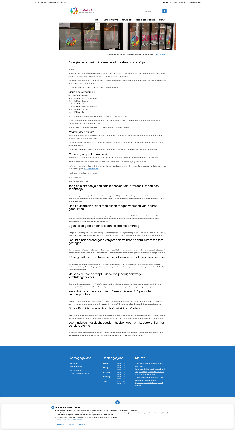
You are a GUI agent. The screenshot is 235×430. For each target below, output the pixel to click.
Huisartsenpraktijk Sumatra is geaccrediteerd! (150, 369)
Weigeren (71, 424)
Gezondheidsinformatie (145, 20)
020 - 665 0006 (77, 370)
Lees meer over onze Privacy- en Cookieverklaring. (70, 420)
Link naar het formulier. (91, 169)
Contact (162, 20)
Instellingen (60, 424)
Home (97, 20)
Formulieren (127, 20)
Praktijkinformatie (110, 20)
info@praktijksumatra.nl (82, 373)
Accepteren (82, 424)
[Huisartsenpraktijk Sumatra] (82, 10)
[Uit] (45, 2)
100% (61, 2)
